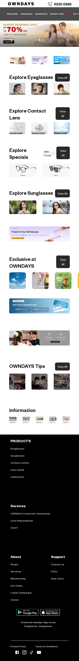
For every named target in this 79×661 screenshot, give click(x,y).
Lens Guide (17, 469)
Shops (14, 564)
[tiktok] (31, 653)
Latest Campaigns (21, 592)
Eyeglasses (17, 448)
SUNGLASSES (26, 14)
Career (15, 599)
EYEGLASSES (12, 14)
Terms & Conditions (46, 646)
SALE (68, 14)
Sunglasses (18, 455)
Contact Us (57, 564)
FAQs (54, 571)
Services (16, 571)
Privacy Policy (18, 646)
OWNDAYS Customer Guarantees (31, 513)
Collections (17, 476)
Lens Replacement (22, 520)
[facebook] (17, 653)
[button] (17, 60)
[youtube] (39, 653)
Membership (18, 578)
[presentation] (17, 280)
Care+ (14, 527)
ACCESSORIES (41, 14)
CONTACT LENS (57, 14)
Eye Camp (16, 585)
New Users (57, 578)
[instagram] (24, 653)
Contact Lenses (20, 462)
